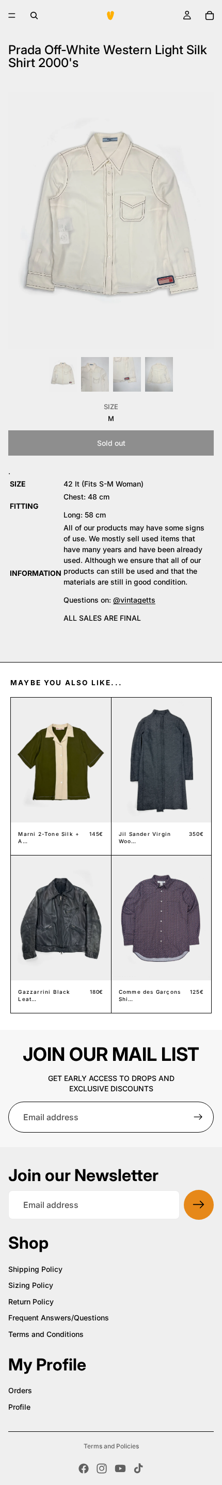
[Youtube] (120, 1468)
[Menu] (12, 15)
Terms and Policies (111, 1446)
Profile (19, 1406)
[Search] (34, 15)
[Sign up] (198, 1117)
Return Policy (31, 1301)
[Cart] (209, 15)
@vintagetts (134, 599)
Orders (20, 1390)
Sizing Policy (30, 1285)
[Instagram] (102, 1468)
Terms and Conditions (46, 1334)
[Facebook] (83, 1468)
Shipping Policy (35, 1269)
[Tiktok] (138, 1468)
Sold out (111, 443)
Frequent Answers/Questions (58, 1317)
